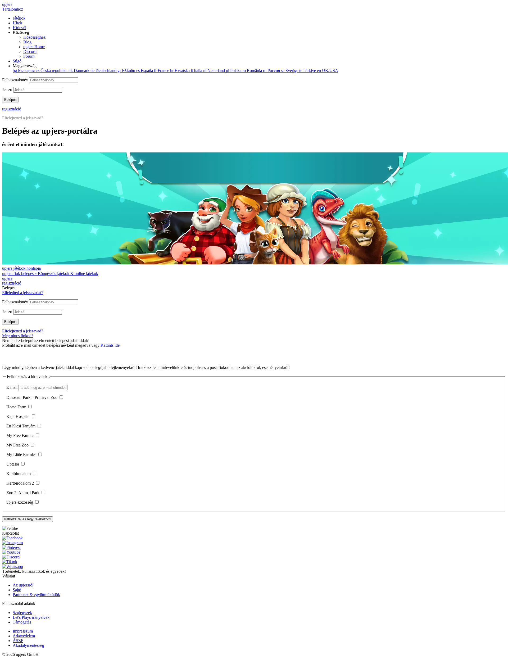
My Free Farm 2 (20, 435)
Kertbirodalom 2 (20, 483)
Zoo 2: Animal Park (23, 492)
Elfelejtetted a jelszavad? (22, 118)
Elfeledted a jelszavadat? (22, 292)
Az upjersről (23, 585)
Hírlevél (19, 27)
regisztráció (11, 109)
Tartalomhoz (12, 9)
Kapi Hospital (18, 416)
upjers (7, 4)
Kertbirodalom (19, 473)
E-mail (12, 387)
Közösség (29, 44)
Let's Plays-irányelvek (31, 617)
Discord (30, 51)
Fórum (28, 56)
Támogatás (22, 622)
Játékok (19, 18)
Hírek (17, 23)
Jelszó (7, 89)
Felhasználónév (15, 80)
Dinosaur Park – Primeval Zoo (32, 397)
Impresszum (23, 631)
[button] (254, 528)
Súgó (17, 61)
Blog (27, 42)
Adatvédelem (24, 636)
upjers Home (34, 46)
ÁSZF (18, 640)
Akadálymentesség (28, 645)
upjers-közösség (20, 502)
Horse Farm (16, 407)
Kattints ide (110, 345)
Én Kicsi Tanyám (21, 426)
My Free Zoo (18, 445)
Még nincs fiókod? (17, 335)
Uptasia (13, 464)
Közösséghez (34, 37)
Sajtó (17, 590)
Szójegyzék (22, 612)
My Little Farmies (21, 454)
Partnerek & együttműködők (36, 594)
